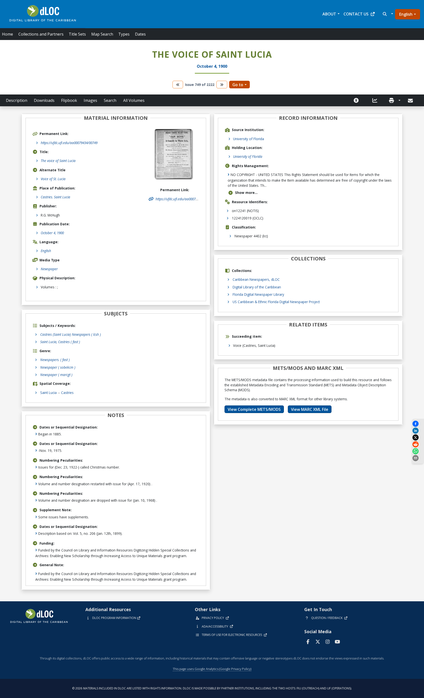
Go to (237, 84)
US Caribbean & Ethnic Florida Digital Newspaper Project (276, 301)
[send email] (417, 458)
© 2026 (212, 688)
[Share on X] (417, 437)
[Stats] (375, 100)
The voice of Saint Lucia (58, 160)
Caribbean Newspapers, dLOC (256, 279)
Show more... (246, 192)
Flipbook (69, 100)
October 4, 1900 (52, 232)
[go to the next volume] (221, 84)
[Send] (411, 101)
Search (110, 100)
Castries (67, 392)
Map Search (102, 34)
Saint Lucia (48, 392)
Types (124, 34)
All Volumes (134, 100)
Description (16, 100)
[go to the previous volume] (177, 84)
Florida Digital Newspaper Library (258, 294)
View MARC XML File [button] (309, 409)
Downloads (44, 100)
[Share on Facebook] (417, 424)
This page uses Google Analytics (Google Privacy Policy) (212, 669)
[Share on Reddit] (417, 444)
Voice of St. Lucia (53, 178)
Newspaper (49, 269)
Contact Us (356, 14)
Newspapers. (55, 359)
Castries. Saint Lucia (55, 197)
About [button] (329, 14)
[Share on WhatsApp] (417, 451)
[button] (387, 14)
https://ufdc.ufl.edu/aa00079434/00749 (69, 142)
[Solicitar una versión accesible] (356, 100)
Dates (140, 34)
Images (90, 100)
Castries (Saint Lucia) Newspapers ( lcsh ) (70, 334)
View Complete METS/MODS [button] (254, 409)
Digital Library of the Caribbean (257, 287)
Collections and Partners (41, 34)
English (405, 14)
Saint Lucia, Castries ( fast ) (60, 341)
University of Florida (248, 138)
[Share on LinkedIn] (417, 431)
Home (7, 34)
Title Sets (77, 34)
